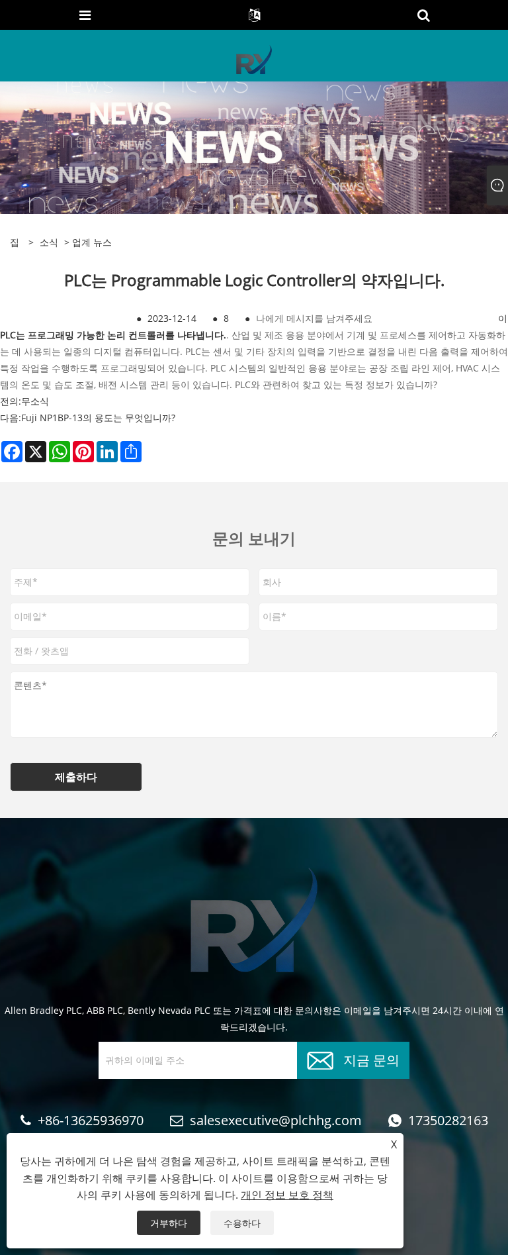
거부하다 (168, 1223)
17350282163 (448, 1120)
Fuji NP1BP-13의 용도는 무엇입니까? (98, 417)
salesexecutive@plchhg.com (276, 1120)
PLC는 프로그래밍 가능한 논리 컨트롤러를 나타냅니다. (113, 334)
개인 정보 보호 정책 (287, 1194)
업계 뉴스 (92, 242)
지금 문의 (371, 1058)
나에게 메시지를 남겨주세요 (314, 318)
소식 (49, 242)
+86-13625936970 (91, 1120)
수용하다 (242, 1223)
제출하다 (76, 777)
